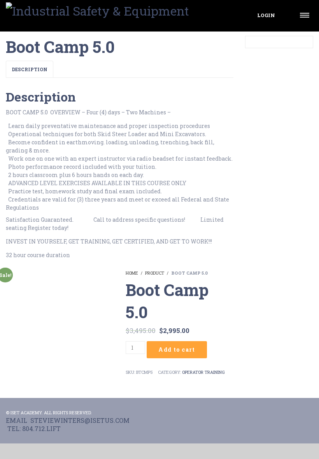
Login (266, 15)
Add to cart (176, 349)
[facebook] (292, 412)
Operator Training (203, 372)
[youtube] (308, 412)
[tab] (29, 69)
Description (29, 69)
